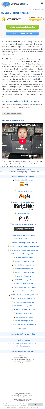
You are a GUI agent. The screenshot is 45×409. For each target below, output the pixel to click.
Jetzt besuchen (22, 27)
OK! (35, 404)
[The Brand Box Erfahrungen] (22, 184)
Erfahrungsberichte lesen (22, 33)
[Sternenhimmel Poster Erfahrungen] (22, 229)
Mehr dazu (35, 407)
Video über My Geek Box (23, 346)
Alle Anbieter (23, 328)
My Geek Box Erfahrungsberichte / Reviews (23, 343)
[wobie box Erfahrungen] (22, 196)
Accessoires (40, 9)
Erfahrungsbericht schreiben (12, 113)
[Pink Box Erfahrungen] (22, 218)
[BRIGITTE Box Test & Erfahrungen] (22, 207)
